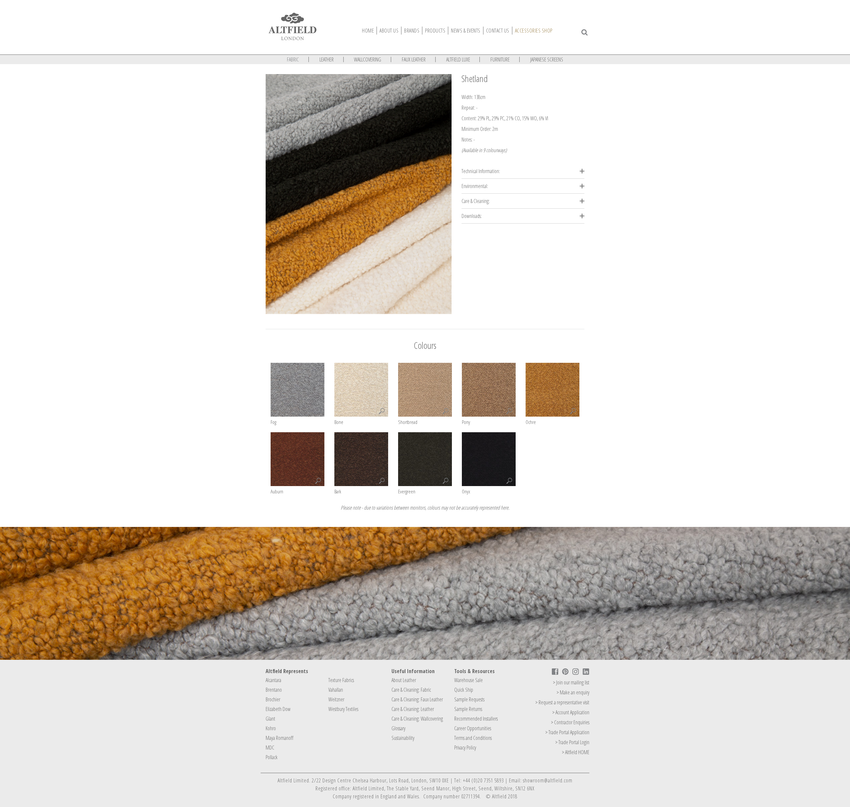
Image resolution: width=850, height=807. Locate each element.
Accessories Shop (533, 30)
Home (368, 30)
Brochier (273, 699)
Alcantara (273, 680)
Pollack (272, 757)
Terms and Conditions (473, 738)
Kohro (271, 728)
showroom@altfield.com (547, 780)
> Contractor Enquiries (570, 722)
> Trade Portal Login (572, 742)
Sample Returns (468, 709)
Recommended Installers (476, 718)
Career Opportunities (472, 728)
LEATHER (326, 59)
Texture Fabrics (341, 680)
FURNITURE (500, 59)
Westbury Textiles (343, 709)
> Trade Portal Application (567, 732)
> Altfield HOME (575, 752)
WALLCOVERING (367, 59)
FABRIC (293, 59)
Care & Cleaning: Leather (412, 709)
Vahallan (335, 689)
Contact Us (497, 30)
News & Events (465, 30)
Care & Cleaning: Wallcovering (417, 718)
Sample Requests (469, 699)
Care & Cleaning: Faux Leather (417, 699)
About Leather (403, 680)
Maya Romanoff (279, 738)
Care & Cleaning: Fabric (411, 689)
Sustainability (402, 738)
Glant (270, 718)
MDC (270, 747)
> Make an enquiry (572, 692)
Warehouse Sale (468, 680)
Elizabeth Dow (278, 709)
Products (435, 30)
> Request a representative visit (562, 702)
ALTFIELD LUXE (458, 59)
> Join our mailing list (571, 682)
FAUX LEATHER (414, 59)
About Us (389, 30)
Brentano (274, 689)
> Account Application (570, 712)
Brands (411, 30)
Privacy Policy (465, 747)
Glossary (398, 728)
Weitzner (336, 699)
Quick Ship (463, 689)
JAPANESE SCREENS (546, 59)
